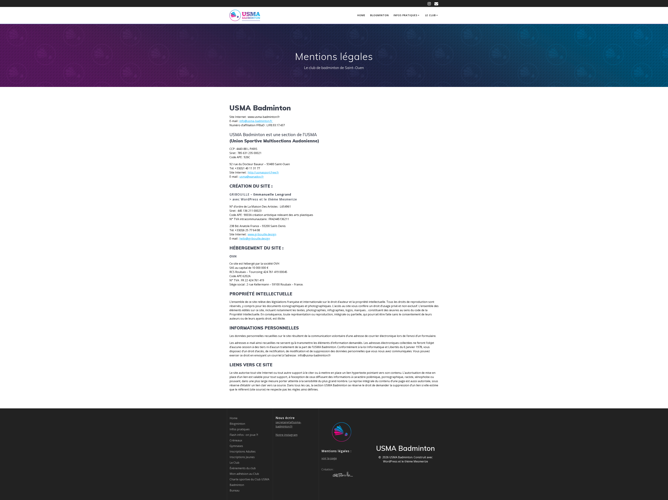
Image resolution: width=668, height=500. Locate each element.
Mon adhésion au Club (244, 474)
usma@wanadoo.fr (251, 177)
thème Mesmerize (416, 461)
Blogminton (379, 15)
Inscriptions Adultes (243, 451)
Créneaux (236, 440)
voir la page (329, 458)
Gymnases (236, 446)
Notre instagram (286, 435)
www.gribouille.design (262, 234)
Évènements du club (243, 468)
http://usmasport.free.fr (263, 172)
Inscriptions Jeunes (242, 457)
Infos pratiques (405, 15)
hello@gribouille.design (254, 238)
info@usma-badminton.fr (256, 121)
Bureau (234, 490)
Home (361, 15)
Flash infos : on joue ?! (244, 435)
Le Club (430, 15)
